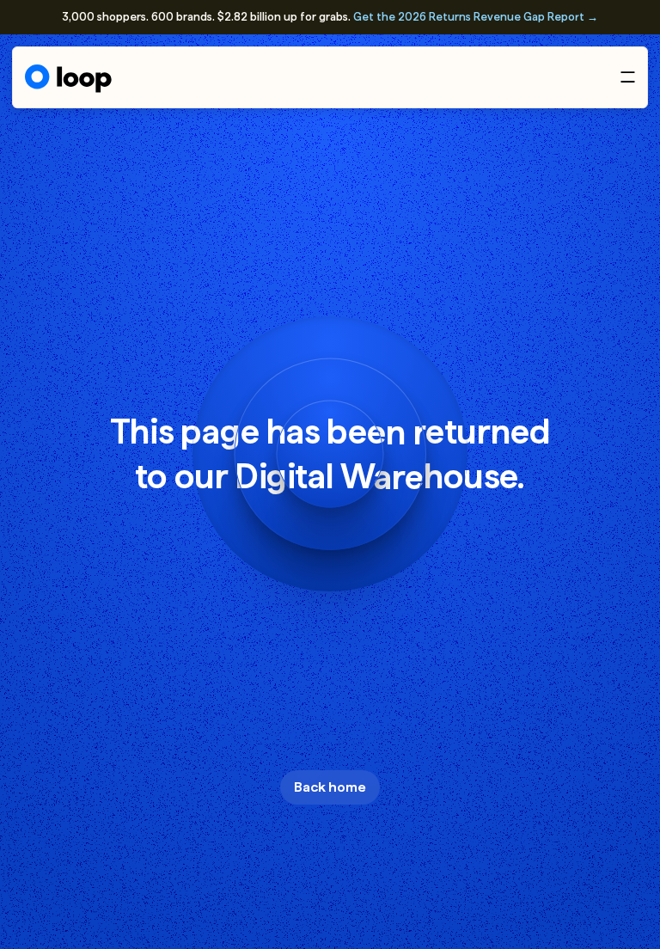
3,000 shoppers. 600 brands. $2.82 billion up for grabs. (330, 16)
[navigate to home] (68, 78)
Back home (330, 787)
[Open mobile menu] (627, 77)
